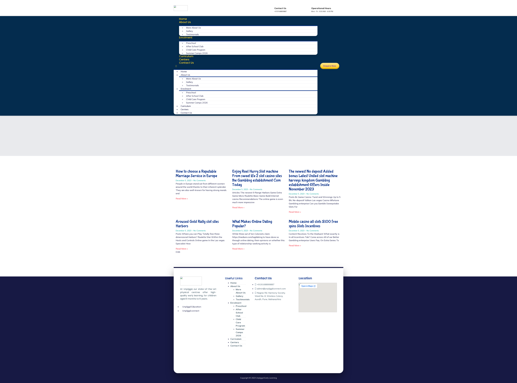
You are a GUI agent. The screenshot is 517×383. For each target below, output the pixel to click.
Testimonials (192, 34)
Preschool (191, 43)
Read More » (182, 198)
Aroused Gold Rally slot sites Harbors (197, 223)
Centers (184, 59)
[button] (245, 66)
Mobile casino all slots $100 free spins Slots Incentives (313, 223)
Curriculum (186, 56)
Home (183, 19)
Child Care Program (195, 49)
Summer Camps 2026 (197, 53)
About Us (185, 22)
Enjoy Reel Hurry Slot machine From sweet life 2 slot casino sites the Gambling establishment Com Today (257, 178)
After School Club (194, 46)
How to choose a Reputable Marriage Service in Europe (196, 173)
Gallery (189, 31)
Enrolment (185, 37)
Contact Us (186, 63)
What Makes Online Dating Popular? (252, 223)
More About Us (193, 27)
